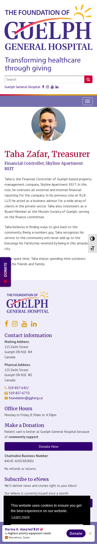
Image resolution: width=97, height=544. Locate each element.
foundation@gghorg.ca (26, 398)
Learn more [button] (21, 517)
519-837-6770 (18, 393)
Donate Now (48, 446)
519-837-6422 (18, 388)
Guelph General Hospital (22, 87)
